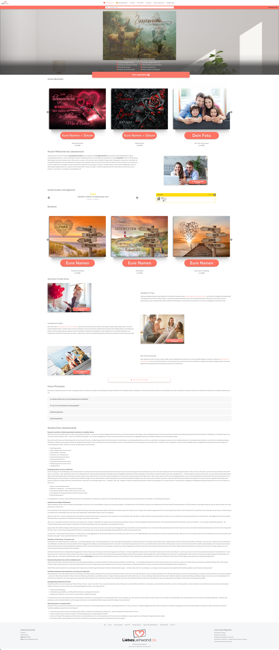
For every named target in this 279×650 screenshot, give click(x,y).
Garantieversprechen (56, 418)
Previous (48, 112)
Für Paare (132, 3)
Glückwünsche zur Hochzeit (220, 632)
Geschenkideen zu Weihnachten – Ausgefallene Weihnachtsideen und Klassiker (230, 639)
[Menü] (215, 197)
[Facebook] (270, 3)
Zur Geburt (148, 3)
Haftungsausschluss (136, 624)
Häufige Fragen (171, 3)
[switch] (164, 201)
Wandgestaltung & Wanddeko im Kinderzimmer (224, 637)
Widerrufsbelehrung (164, 624)
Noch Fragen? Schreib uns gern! (140, 380)
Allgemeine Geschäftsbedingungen (150, 624)
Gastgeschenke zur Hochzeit (220, 635)
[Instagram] (277, 3)
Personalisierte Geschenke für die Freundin (223, 641)
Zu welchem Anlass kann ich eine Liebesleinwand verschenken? (69, 399)
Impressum (172, 624)
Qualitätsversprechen (56, 412)
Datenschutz (127, 624)
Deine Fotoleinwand (159, 3)
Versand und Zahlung (118, 624)
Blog (105, 624)
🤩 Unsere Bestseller (122, 3)
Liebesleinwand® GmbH (141, 644)
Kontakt (110, 624)
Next (231, 112)
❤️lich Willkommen (108, 3)
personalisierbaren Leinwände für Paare (195, 296)
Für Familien (140, 3)
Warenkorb (273, 7)
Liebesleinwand (131, 646)
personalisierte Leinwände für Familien (67, 327)
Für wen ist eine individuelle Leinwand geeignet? (64, 406)
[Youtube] (273, 3)
